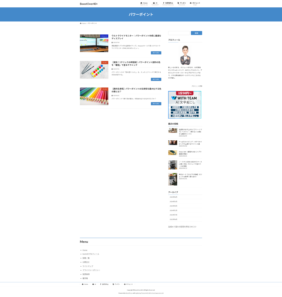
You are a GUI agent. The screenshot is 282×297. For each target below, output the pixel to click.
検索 (196, 33)
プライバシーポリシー (91, 270)
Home (85, 250)
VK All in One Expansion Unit (155, 293)
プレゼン (117, 284)
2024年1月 (173, 210)
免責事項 (86, 274)
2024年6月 (173, 197)
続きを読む (156, 53)
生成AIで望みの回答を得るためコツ (182, 227)
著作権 (85, 278)
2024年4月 (173, 206)
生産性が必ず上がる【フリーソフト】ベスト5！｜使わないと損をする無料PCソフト (190, 132)
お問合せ (86, 262)
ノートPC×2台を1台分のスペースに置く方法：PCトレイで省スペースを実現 (190, 164)
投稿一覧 (86, 258)
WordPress (129, 293)
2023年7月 (173, 215)
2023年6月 (173, 219)
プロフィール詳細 (197, 86)
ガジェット (129, 284)
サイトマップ (88, 266)
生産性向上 (105, 284)
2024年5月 (173, 201)
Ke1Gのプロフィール (91, 254)
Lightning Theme (140, 293)
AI (95, 284)
